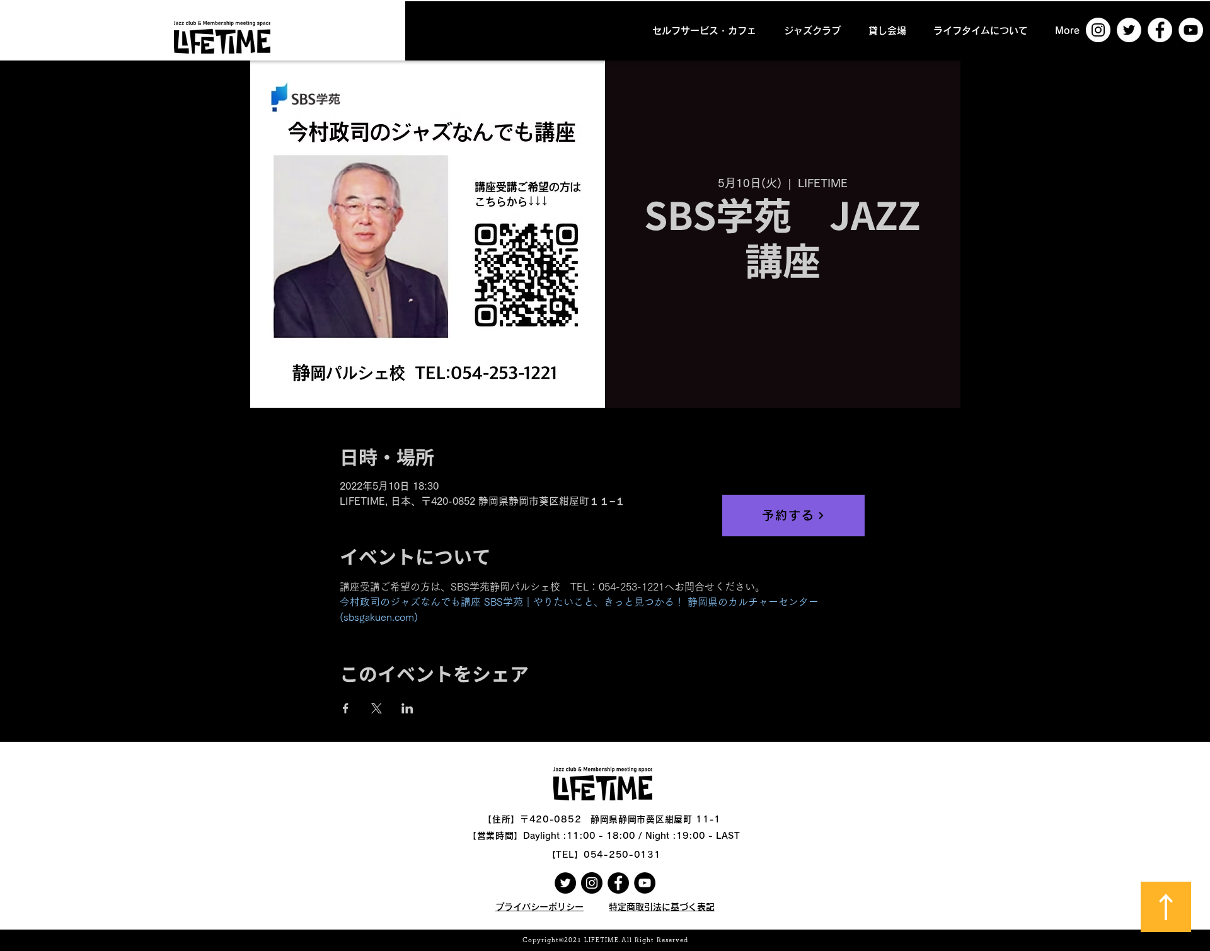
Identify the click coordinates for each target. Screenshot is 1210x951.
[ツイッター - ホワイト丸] (1129, 30)
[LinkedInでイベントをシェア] (407, 708)
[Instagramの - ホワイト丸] (1098, 30)
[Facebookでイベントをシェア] (346, 708)
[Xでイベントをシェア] (377, 708)
